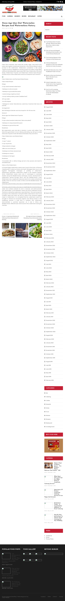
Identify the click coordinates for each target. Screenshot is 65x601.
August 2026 (49, 107)
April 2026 (48, 122)
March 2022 (49, 279)
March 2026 (49, 126)
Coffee (39, 16)
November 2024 (50, 167)
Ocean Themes (5, 597)
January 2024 (50, 200)
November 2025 (50, 133)
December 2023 (50, 204)
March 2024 (49, 193)
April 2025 (48, 148)
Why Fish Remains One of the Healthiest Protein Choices (54, 70)
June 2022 (49, 268)
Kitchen (48, 415)
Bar (47, 393)
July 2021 (48, 301)
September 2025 (50, 140)
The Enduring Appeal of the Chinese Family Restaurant (53, 58)
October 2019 (49, 354)
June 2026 (49, 114)
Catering (10, 16)
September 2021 (50, 294)
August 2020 (49, 335)
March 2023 (49, 234)
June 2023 (49, 227)
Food (3, 16)
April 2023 (48, 230)
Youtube (61, 596)
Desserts (17, 16)
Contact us (39, 2)
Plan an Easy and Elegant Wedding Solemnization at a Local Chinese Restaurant (54, 52)
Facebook (43, 596)
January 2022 (49, 287)
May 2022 (48, 272)
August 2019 (49, 361)
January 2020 (49, 343)
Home (25, 2)
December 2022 (50, 245)
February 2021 (50, 313)
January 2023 (49, 242)
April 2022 (48, 275)
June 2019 (48, 369)
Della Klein (4, 578)
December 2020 (50, 320)
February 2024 (50, 197)
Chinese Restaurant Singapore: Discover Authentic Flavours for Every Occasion (54, 64)
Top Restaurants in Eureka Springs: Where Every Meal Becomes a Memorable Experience (53, 44)
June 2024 (49, 182)
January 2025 (49, 159)
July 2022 (48, 264)
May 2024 (48, 185)
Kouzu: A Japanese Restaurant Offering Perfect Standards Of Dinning (10, 218)
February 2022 (50, 283)
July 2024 (48, 178)
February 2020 (50, 339)
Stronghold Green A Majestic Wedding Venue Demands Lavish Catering (33, 218)
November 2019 (50, 350)
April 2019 (48, 376)
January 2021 (49, 316)
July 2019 (48, 365)
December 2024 (50, 163)
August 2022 (49, 260)
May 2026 (48, 118)
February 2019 (50, 380)
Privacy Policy (31, 2)
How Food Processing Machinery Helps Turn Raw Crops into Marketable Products (53, 92)
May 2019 (48, 373)
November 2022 (50, 249)
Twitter (49, 596)
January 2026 (49, 129)
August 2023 (49, 219)
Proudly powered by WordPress (9, 596)
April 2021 (48, 305)
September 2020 (50, 331)
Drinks (47, 408)
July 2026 (48, 111)
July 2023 (48, 223)
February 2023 (50, 238)
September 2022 (50, 257)
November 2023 (50, 208)
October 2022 (50, 253)
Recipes (24, 16)
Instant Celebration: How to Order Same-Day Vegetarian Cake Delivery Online (54, 84)
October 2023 (50, 212)
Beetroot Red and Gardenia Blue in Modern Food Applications (53, 77)
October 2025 (50, 137)
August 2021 (49, 298)
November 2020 (50, 324)
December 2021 (50, 290)
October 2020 (50, 328)
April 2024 (49, 189)
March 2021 (49, 309)
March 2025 (49, 152)
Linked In (55, 596)
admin (3, 28)
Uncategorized (50, 426)
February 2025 (50, 155)
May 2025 (48, 144)
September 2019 (50, 358)
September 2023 (50, 215)
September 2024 (50, 170)
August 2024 (49, 174)
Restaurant (32, 16)
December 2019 (50, 346)
